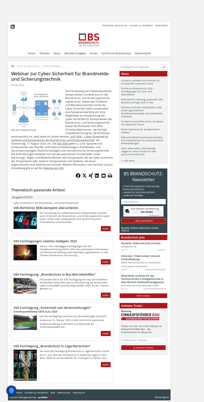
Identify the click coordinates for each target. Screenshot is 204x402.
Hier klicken (147, 211)
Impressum (79, 392)
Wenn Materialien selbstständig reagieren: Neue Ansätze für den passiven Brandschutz (138, 151)
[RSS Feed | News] (12, 27)
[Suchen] (164, 66)
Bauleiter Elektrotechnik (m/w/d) (140, 243)
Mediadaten (161, 25)
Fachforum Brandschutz (116, 53)
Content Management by (23, 397)
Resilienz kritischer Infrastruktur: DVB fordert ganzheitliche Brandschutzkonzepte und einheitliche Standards (142, 112)
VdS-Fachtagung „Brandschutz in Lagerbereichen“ (52, 346)
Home (32, 53)
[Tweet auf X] (84, 177)
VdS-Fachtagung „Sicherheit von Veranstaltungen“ (52, 308)
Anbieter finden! (145, 347)
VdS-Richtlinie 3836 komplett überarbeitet (46, 208)
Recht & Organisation (28, 66)
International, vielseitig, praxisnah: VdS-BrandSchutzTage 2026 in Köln (142, 101)
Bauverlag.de (162, 397)
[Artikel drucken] (110, 176)
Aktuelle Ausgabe (75, 53)
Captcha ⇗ (155, 215)
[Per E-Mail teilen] (103, 176)
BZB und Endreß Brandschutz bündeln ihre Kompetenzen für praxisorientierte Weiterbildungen (142, 140)
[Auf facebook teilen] (78, 177)
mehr (105, 228)
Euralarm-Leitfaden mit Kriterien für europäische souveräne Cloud (140, 82)
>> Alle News (128, 160)
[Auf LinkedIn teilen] (97, 177)
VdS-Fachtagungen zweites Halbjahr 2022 (45, 241)
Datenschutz (64, 392)
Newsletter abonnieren (114, 25)
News (57, 53)
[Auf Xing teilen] (91, 177)
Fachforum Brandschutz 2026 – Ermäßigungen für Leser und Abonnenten (137, 91)
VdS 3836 (62, 143)
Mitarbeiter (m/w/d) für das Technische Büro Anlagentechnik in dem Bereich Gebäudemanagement (142, 279)
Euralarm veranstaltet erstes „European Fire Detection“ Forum (142, 123)
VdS (104, 129)
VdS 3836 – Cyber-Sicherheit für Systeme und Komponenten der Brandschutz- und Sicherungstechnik (59, 138)
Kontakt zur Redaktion (141, 25)
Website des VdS (53, 168)
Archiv (94, 53)
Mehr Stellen (143, 295)
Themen (44, 53)
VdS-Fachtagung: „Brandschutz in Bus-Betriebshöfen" (55, 274)
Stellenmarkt (143, 53)
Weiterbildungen (52, 66)
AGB (53, 392)
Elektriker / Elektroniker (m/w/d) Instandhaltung (140, 257)
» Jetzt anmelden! (143, 220)
